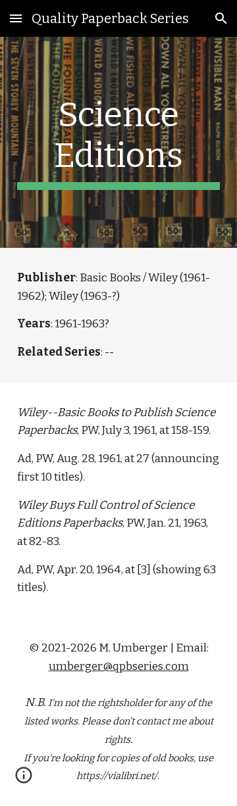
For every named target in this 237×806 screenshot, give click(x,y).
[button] (16, 18)
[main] (118, 142)
